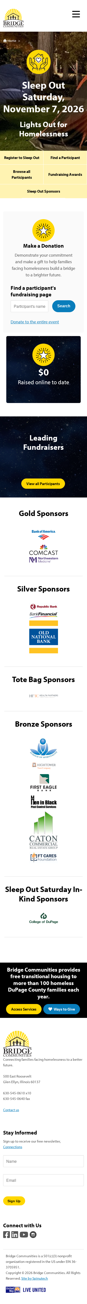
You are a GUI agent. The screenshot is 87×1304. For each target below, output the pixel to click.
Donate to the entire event (35, 322)
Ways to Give (64, 1009)
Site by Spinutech (34, 1278)
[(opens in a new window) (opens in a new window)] (7, 1234)
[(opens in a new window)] (43, 535)
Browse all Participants (22, 174)
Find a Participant (65, 157)
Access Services (23, 1009)
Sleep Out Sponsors (43, 191)
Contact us (11, 1109)
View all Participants (43, 483)
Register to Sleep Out (21, 157)
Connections (12, 1146)
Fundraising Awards (65, 174)
